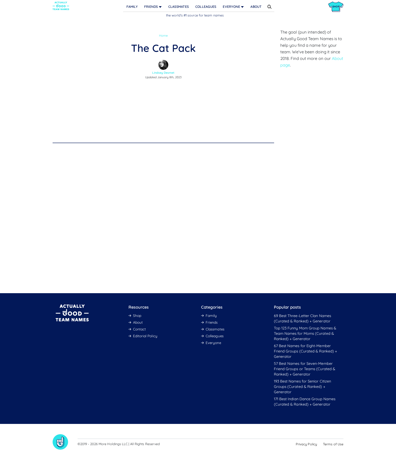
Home (163, 35)
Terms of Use (333, 444)
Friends (151, 7)
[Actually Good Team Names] (61, 6)
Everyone (231, 7)
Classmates (178, 7)
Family (131, 7)
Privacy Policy (306, 444)
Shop (137, 315)
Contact (139, 329)
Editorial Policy (145, 336)
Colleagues (205, 7)
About (256, 7)
